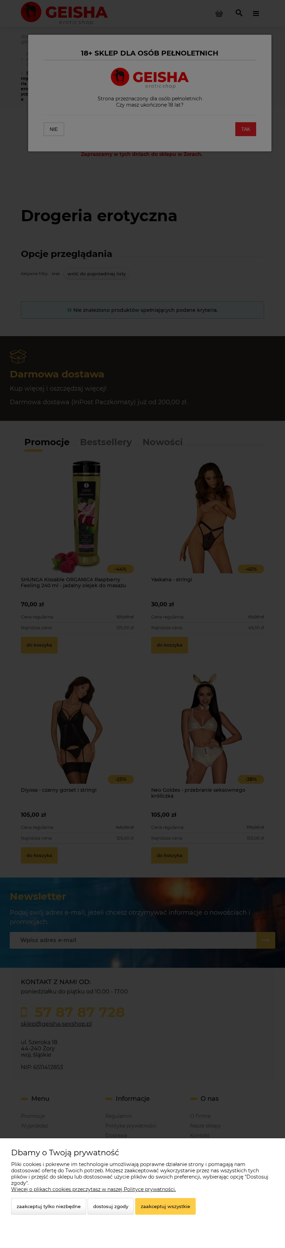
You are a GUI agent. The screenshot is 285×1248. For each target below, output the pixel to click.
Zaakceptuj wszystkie (165, 1206)
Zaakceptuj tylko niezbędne (49, 1206)
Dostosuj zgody (110, 1206)
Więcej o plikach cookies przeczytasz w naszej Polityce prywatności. (93, 1189)
